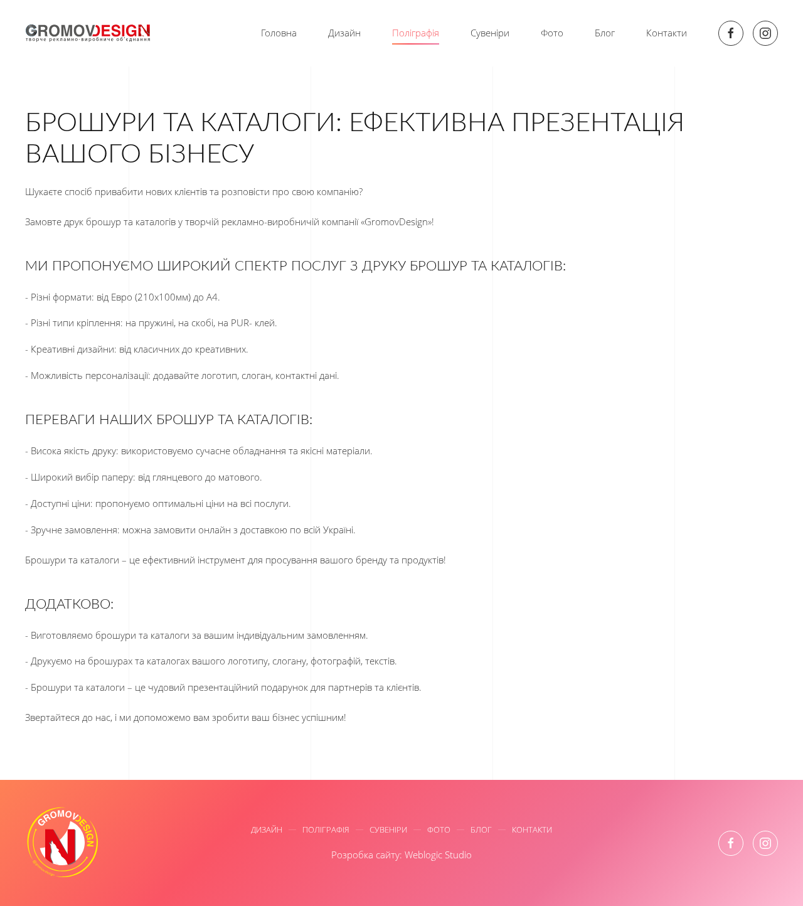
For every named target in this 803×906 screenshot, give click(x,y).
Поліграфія (415, 32)
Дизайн (344, 32)
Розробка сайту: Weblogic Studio (401, 854)
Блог (605, 32)
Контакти (666, 32)
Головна (279, 32)
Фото (552, 32)
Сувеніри (490, 32)
